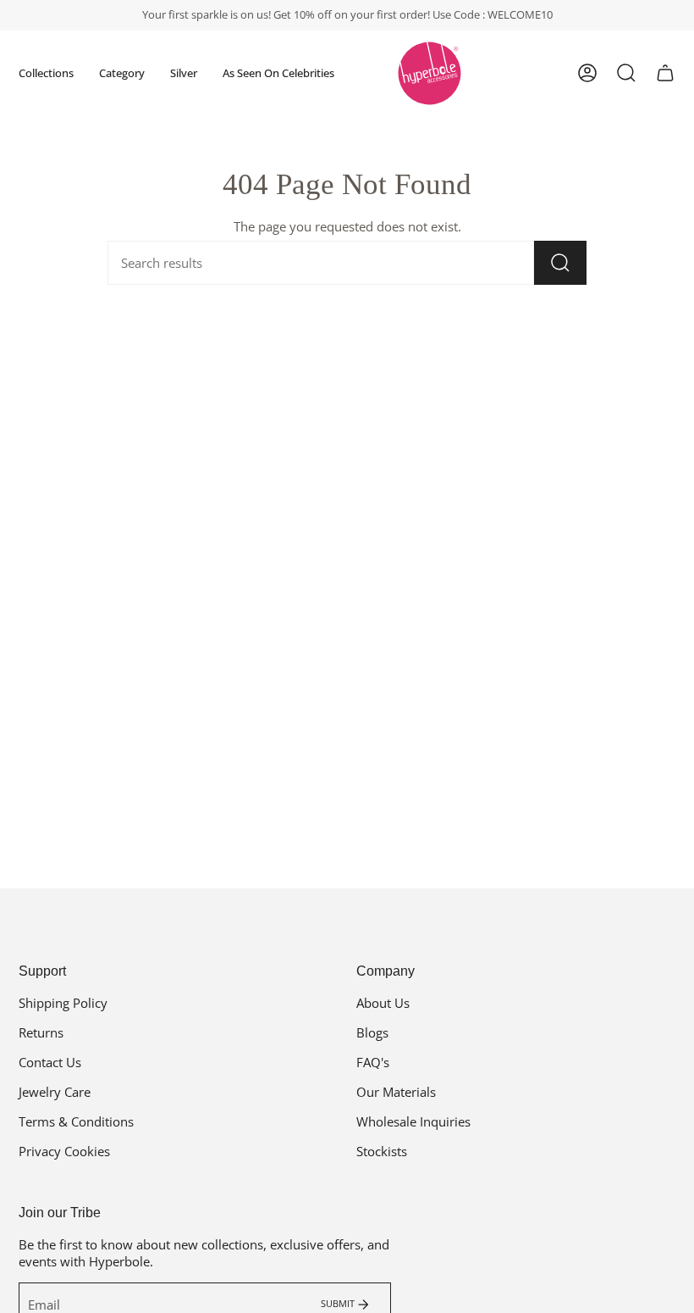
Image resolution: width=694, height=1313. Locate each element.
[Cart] (665, 72)
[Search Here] (560, 263)
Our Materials (396, 1091)
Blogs (372, 1032)
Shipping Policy (63, 1002)
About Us (383, 1002)
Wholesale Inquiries (413, 1121)
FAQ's (372, 1062)
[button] (46, 73)
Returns (41, 1032)
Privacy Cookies (64, 1151)
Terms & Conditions (76, 1121)
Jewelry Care (55, 1091)
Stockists (381, 1151)
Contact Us (50, 1062)
